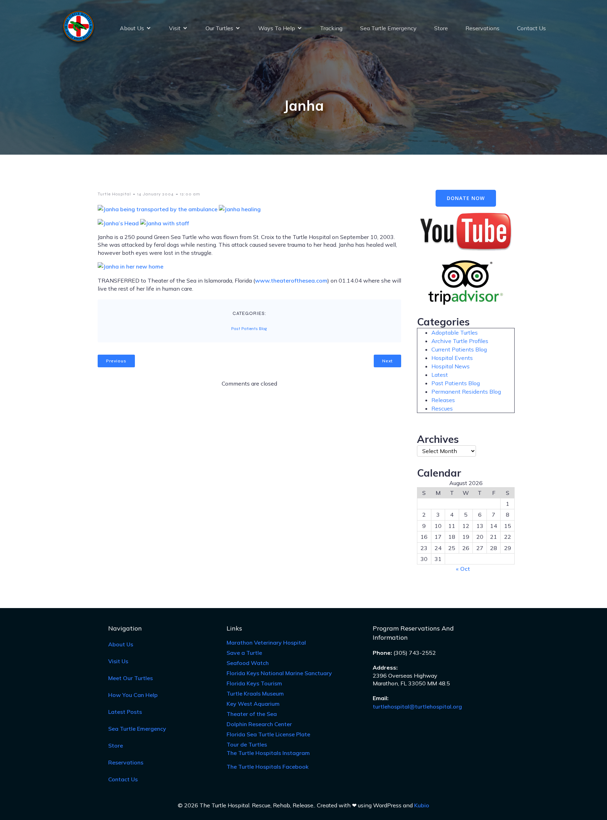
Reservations (482, 28)
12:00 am (190, 194)
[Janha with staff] (164, 223)
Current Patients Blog (459, 349)
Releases (443, 399)
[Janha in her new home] (130, 266)
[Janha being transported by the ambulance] (158, 209)
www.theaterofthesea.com (291, 280)
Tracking (331, 28)
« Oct (463, 568)
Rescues (442, 408)
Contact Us (531, 28)
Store (441, 28)
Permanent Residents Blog (466, 391)
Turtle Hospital (114, 194)
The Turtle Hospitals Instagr (268, 752)
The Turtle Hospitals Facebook (267, 766)
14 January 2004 (155, 194)
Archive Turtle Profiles (459, 340)
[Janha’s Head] (119, 223)
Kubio (421, 805)
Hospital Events (452, 357)
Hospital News (450, 366)
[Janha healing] (240, 209)
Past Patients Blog (249, 328)
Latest (439, 374)
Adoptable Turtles (454, 332)
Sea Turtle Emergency (388, 28)
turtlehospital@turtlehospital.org (417, 706)
